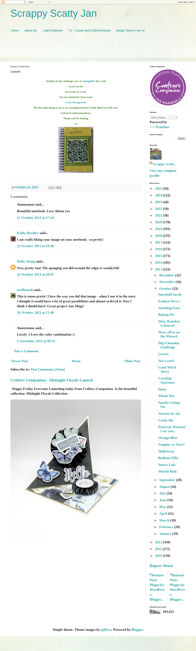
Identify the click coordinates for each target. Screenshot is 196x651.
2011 (159, 549)
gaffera (106, 629)
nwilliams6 (25, 290)
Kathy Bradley (28, 233)
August (164, 487)
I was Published (53, 30)
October (165, 288)
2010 (159, 556)
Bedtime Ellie (168, 458)
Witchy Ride (167, 471)
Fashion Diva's (169, 301)
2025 (159, 188)
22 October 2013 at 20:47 (35, 274)
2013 (159, 269)
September (167, 480)
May (163, 507)
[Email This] (49, 187)
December (167, 275)
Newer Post (19, 361)
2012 (159, 542)
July (162, 493)
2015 (159, 256)
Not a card (166, 361)
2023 (159, 202)
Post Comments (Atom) (48, 369)
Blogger (137, 629)
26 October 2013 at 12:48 (35, 312)
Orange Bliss (167, 438)
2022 (159, 209)
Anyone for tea (169, 413)
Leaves (163, 354)
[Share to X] (55, 187)
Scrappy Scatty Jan (53, 13)
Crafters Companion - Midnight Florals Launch (51, 380)
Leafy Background (75, 102)
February (166, 527)
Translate (162, 127)
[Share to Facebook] (57, 187)
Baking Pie (166, 314)
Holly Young (26, 261)
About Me (31, 30)
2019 (159, 229)
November (167, 282)
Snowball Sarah (169, 294)
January (165, 534)
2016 (159, 249)
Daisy (162, 389)
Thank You (166, 396)
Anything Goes (169, 308)
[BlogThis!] (52, 187)
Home (15, 30)
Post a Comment (26, 351)
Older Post (132, 361)
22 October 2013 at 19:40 (35, 246)
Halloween (166, 451)
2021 (159, 215)
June (163, 500)
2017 (159, 242)
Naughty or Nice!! (171, 444)
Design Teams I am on (130, 30)
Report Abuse (161, 565)
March (164, 520)
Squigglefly (88, 81)
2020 (159, 222)
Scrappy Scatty (164, 164)
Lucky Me (165, 420)
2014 (159, 262)
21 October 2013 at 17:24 (35, 218)
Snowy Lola (166, 465)
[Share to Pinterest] (60, 187)
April (163, 513)
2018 (159, 236)
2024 (159, 195)
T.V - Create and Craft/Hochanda (89, 30)
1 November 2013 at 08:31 (36, 341)
